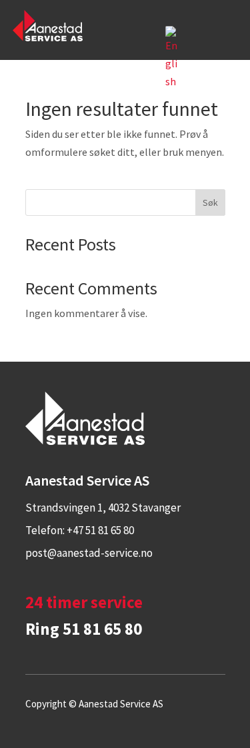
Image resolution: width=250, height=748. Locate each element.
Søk (210, 202)
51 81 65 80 (102, 628)
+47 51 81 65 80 (100, 530)
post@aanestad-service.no (89, 553)
